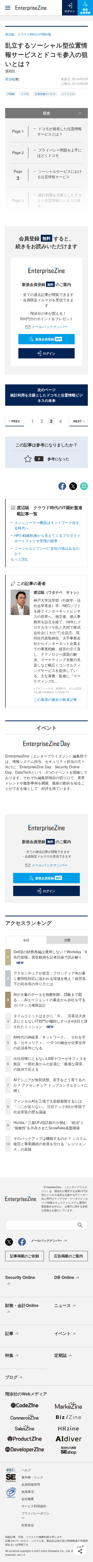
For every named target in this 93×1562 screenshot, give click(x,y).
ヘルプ (26, 1470)
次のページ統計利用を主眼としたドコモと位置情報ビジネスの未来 (46, 395)
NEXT (77, 421)
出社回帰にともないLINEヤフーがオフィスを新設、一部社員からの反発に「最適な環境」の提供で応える (50, 1064)
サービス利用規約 (33, 1506)
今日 (26, 940)
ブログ (11, 1377)
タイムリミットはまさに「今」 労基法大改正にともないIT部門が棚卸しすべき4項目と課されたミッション (50, 1021)
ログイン (49, 353)
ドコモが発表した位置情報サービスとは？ (59, 131)
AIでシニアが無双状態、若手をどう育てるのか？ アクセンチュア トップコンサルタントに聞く (50, 1085)
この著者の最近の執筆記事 (55, 699)
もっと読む (20, 559)
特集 (9, 1355)
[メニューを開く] (8, 7)
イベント (62, 1333)
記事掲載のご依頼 (24, 1255)
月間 (67, 940)
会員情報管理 (30, 1484)
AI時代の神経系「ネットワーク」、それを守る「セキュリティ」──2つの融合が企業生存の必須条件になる (49, 1042)
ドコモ (25, 94)
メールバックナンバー (50, 326)
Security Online (20, 1277)
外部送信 (27, 1525)
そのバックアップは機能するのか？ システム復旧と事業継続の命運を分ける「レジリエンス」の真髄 (50, 1144)
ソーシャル (68, 94)
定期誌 (60, 1355)
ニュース (62, 1305)
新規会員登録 (48, 339)
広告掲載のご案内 (68, 1255)
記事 (9, 1333)
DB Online (64, 1277)
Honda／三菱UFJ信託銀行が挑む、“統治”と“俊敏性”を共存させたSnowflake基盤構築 (48, 1125)
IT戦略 (11, 94)
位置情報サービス (45, 94)
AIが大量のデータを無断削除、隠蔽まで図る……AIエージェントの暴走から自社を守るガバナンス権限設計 (49, 1000)
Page (18, 131)
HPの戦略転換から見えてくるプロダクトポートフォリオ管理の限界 (47, 538)
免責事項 (27, 1491)
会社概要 (27, 1498)
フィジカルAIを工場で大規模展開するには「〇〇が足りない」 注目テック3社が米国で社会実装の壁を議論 (49, 1106)
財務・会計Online (21, 1305)
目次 (46, 112)
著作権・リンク (32, 1477)
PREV (15, 421)
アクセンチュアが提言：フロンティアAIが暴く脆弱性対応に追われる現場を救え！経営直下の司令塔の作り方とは (49, 978)
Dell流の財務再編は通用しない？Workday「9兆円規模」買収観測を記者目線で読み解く (50, 954)
